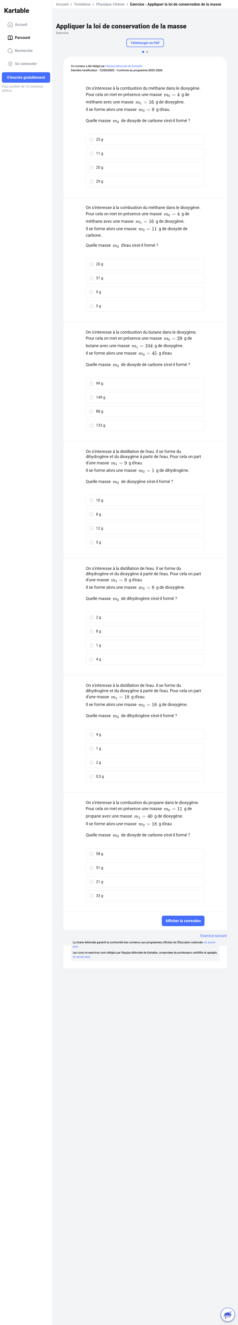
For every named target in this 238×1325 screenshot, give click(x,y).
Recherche (24, 50)
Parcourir (22, 37)
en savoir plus (81, 957)
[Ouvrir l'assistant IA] (227, 1314)
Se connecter (26, 64)
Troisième (82, 4)
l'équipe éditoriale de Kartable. (124, 66)
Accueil (21, 24)
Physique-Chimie (110, 4)
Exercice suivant (213, 936)
